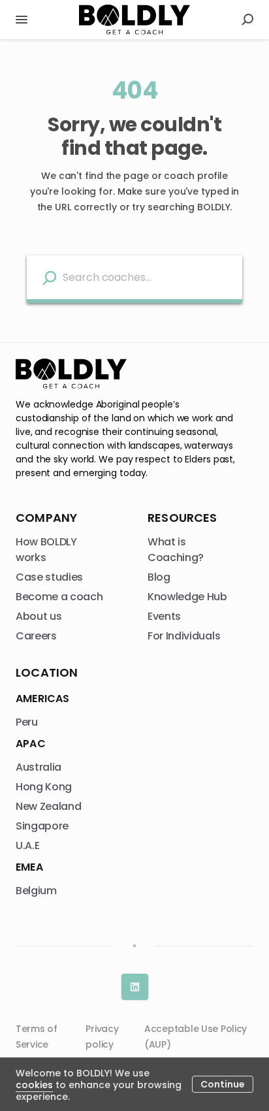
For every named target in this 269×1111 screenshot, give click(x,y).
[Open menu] (21, 19)
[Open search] (247, 19)
